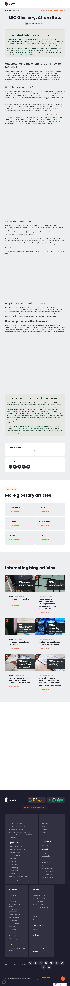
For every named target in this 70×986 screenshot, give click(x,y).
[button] (10, 467)
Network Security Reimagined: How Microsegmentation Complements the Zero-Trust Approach (48, 604)
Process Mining (45, 521)
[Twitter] (41, 963)
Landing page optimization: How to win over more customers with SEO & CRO (20, 680)
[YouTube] (51, 963)
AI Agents (12, 521)
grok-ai (42, 507)
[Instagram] (56, 963)
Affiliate (12, 536)
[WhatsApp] (43, 967)
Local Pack (43, 536)
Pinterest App (14, 507)
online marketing (54, 115)
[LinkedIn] (35, 963)
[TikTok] (62, 963)
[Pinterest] (46, 963)
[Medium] (49, 967)
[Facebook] (30, 963)
